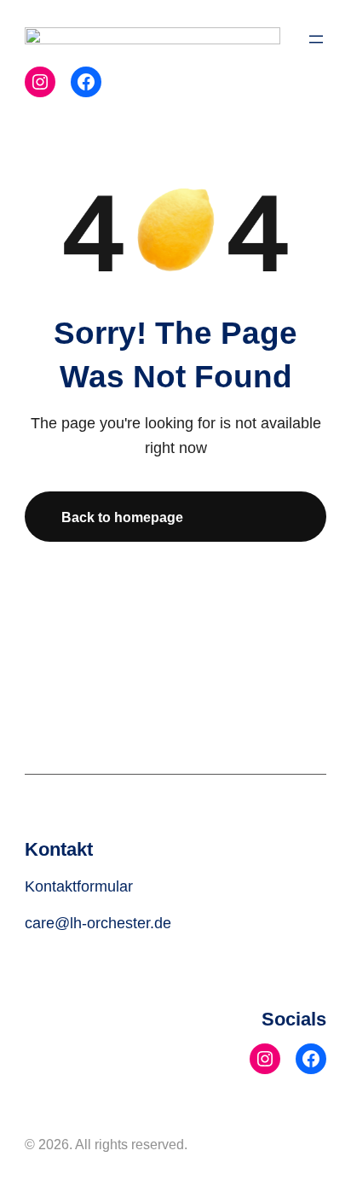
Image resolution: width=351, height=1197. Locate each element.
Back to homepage (122, 517)
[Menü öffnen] (316, 39)
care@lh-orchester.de (98, 923)
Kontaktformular (79, 886)
